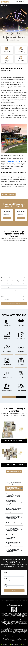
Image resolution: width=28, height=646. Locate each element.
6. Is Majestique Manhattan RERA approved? (13, 523)
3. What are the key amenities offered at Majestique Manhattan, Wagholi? (12, 502)
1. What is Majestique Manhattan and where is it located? (13, 488)
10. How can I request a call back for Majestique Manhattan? (13, 550)
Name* (6, 572)
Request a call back (9, 397)
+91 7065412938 (20, 2)
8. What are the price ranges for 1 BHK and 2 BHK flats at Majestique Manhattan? (13, 536)
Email (5, 584)
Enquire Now (14, 644)
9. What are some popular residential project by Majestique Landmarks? (13, 544)
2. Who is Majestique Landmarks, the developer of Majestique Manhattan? (13, 495)
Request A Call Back (14, 303)
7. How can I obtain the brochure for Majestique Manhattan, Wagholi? (12, 529)
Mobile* (6, 578)
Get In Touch (21, 397)
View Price (7, 218)
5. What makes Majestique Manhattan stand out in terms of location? (13, 517)
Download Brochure (8, 194)
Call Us (23, 644)
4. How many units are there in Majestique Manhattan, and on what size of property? (13, 510)
